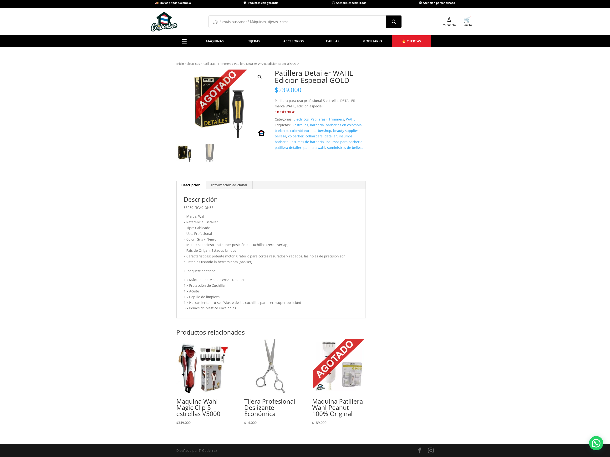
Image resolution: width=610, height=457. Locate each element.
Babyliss (317, 82)
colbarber (296, 136)
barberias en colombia (344, 125)
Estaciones (296, 119)
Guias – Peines (242, 113)
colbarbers (314, 136)
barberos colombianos (292, 130)
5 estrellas (300, 125)
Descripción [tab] (190, 185)
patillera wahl (314, 147)
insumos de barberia (307, 142)
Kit (207, 119)
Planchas (192, 113)
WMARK (316, 119)
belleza (280, 136)
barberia (317, 125)
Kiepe (315, 101)
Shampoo (274, 107)
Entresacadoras (217, 113)
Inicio (180, 63)
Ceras (271, 95)
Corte (209, 107)
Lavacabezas (298, 113)
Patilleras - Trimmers (217, 63)
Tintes (272, 119)
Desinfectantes (243, 82)
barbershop (321, 130)
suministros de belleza (345, 147)
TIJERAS (254, 41)
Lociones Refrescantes (248, 89)
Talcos (236, 101)
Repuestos (193, 119)
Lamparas (239, 119)
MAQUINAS (215, 41)
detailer (331, 136)
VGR (313, 107)
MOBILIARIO (372, 41)
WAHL (315, 113)
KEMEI (315, 95)
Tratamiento (277, 113)
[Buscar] (394, 21)
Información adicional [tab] (229, 185)
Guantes (237, 107)
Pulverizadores (242, 77)
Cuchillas (238, 70)
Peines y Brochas (244, 95)
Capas (236, 64)
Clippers (191, 89)
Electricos (193, 63)
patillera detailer (288, 147)
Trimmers (192, 95)
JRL (312, 89)
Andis (315, 77)
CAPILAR (333, 41)
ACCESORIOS (293, 41)
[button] (259, 77)
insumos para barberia (344, 142)
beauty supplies (346, 130)
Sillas (292, 107)
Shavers (191, 101)
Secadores (193, 107)
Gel (270, 101)
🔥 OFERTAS (411, 41)
